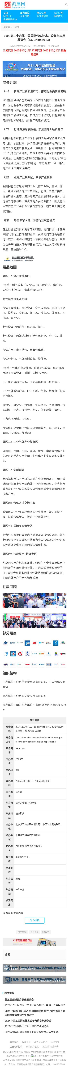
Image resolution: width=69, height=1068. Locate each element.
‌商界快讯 (58, 16)
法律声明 (55, 1042)
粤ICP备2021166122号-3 (18, 1056)
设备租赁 (24, 16)
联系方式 (26, 1042)
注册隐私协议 (16, 1046)
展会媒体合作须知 (51, 1046)
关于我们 (14, 1042)
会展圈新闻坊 (10, 19)
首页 (5, 12)
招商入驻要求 (40, 1042)
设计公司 (58, 12)
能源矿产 (46, 932)
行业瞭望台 (42, 16)
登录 (8, 913)
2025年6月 (22, 932)
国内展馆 (24, 12)
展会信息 (41, 12)
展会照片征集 (32, 1046)
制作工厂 (7, 16)
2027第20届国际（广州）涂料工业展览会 (27, 1026)
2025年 (16, 27)
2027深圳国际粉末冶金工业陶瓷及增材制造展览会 (31, 1032)
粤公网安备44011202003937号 (48, 1056)
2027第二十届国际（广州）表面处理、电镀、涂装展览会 (35, 1005)
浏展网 (7, 27)
